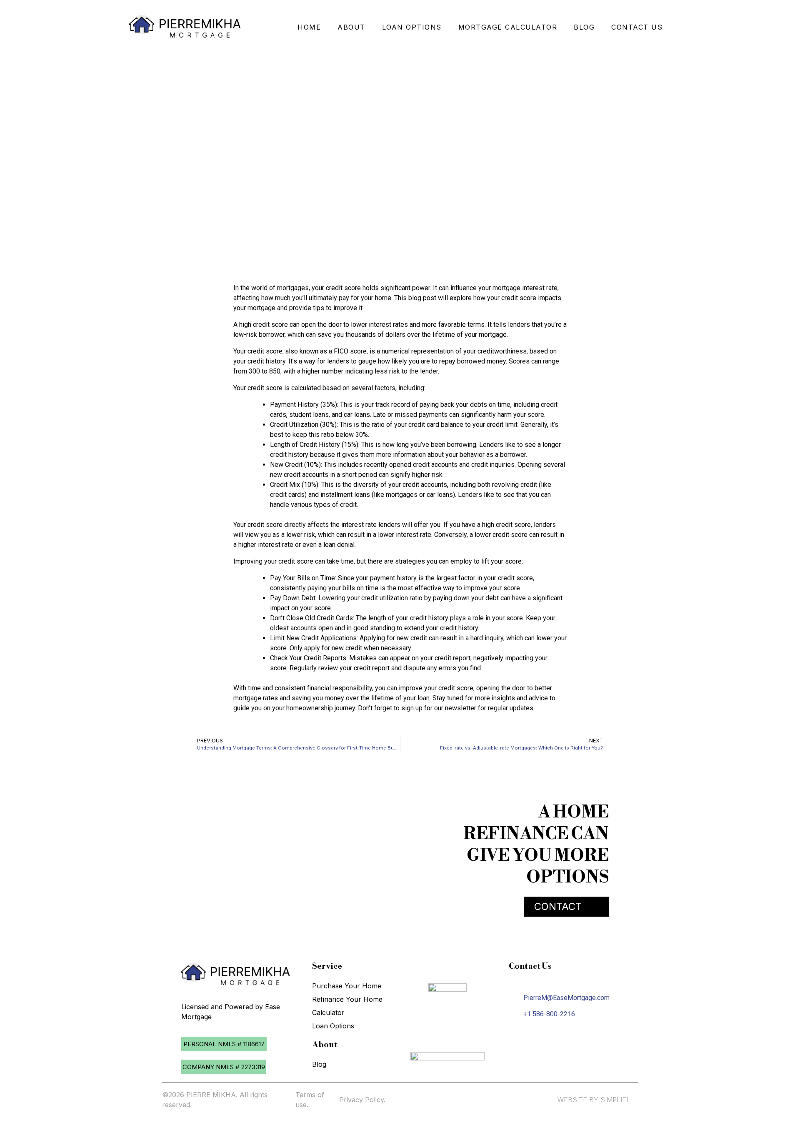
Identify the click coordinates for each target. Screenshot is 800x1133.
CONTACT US (636, 27)
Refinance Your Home (347, 999)
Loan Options (333, 1026)
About (351, 27)
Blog (319, 1064)
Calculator (328, 1012)
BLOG (584, 27)
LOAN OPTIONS (412, 27)
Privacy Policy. (362, 1099)
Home (309, 27)
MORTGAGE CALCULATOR (508, 27)
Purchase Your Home (346, 986)
